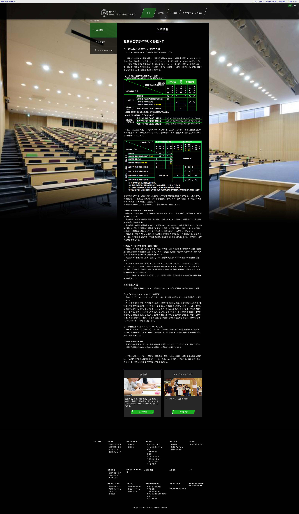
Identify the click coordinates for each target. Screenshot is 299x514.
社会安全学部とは (115, 444)
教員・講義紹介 (131, 441)
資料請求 (282, 1)
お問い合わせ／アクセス (178, 489)
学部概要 (110, 441)
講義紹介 (131, 447)
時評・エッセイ (152, 496)
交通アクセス (293, 1)
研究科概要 (111, 470)
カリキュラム (113, 449)
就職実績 (174, 444)
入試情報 (99, 30)
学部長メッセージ (115, 452)
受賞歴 (149, 454)
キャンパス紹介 (152, 461)
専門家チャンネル (115, 489)
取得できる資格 (176, 449)
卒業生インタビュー (154, 459)
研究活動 (173, 13)
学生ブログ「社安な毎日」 (152, 450)
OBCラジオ (113, 491)
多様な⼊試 (132, 284)
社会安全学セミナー (135, 487)
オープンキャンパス (106, 50)
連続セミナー (132, 491)
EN (295, 5)
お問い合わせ (272, 1)
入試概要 (101, 42)
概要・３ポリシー (115, 475)
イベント (129, 484)
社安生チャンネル (115, 487)
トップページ (97, 441)
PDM (190, 470)
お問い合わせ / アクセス (192, 13)
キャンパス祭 (151, 464)
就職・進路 (173, 441)
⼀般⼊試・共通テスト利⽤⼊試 (143, 48)
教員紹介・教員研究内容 (134, 471)
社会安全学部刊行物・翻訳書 (157, 494)
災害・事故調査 (152, 499)
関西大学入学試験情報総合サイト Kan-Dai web (150, 359)
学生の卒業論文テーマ (154, 447)
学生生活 (149, 441)
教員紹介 (131, 444)
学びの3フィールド (153, 445)
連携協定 (112, 494)
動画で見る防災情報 (154, 487)
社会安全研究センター (153, 484)
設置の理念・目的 (115, 447)
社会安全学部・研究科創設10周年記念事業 (196, 484)
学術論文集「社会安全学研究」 (154, 490)
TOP (91, 21)
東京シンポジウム (134, 489)
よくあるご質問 (174, 484)
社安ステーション (113, 484)
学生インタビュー (153, 457)
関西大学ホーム (259, 1)
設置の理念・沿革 (115, 473)
